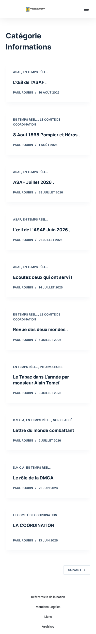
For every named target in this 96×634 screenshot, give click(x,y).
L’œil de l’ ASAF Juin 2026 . (41, 229)
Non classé (62, 420)
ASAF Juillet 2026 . (33, 182)
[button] (86, 9)
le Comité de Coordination (35, 515)
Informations (51, 367)
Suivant (74, 570)
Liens (48, 616)
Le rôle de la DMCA (33, 477)
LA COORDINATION (33, 525)
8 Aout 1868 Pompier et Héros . (46, 134)
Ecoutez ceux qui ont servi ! (42, 277)
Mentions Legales (48, 607)
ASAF (17, 72)
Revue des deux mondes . (40, 329)
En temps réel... (35, 72)
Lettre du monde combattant (43, 430)
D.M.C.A (18, 420)
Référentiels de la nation (48, 597)
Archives (48, 626)
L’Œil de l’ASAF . (30, 82)
